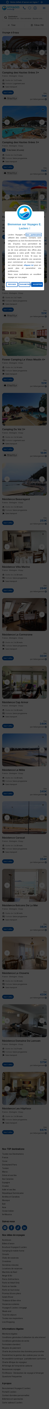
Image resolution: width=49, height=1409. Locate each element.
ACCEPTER (37, 284)
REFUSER (12, 284)
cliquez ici (28, 265)
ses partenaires (33, 235)
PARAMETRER (25, 284)
